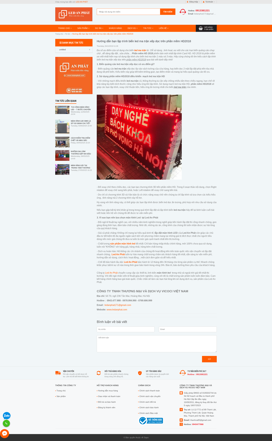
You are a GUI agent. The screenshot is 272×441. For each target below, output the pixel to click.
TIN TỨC (147, 28)
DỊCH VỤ (132, 28)
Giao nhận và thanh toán (109, 396)
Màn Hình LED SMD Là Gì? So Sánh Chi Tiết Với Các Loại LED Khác (81, 123)
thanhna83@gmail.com (200, 420)
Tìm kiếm (167, 12)
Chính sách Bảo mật (148, 413)
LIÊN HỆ (163, 28)
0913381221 (203, 10)
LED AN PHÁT (82, 2)
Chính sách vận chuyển (150, 396)
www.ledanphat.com (117, 309)
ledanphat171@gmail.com (206, 14)
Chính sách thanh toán (149, 390)
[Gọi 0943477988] (6, 423)
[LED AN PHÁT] (73, 14)
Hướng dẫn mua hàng (108, 390)
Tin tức (67, 34)
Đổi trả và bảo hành (107, 402)
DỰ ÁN (98, 28)
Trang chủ (59, 34)
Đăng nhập (193, 2)
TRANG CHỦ (64, 28)
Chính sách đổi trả (147, 402)
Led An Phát (111, 273)
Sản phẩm (61, 396)
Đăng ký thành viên (106, 407)
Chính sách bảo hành (149, 407)
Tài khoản (209, 2)
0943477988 (197, 424)
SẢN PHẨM (82, 28)
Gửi (209, 359)
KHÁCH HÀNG (115, 28)
